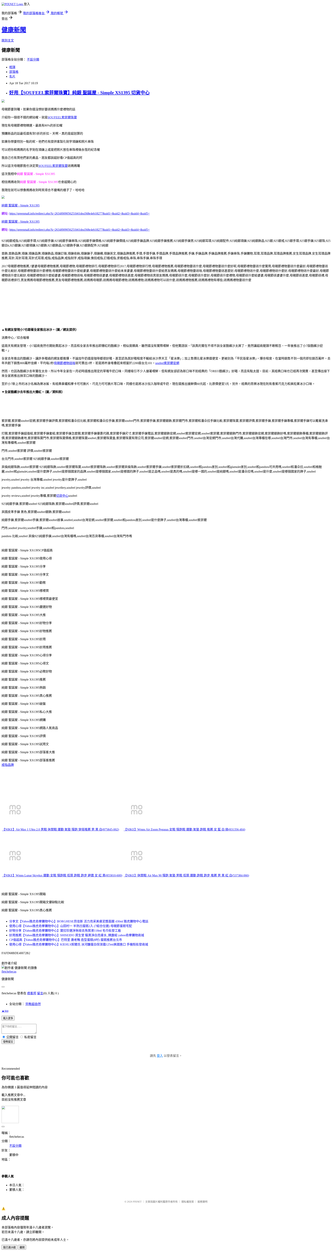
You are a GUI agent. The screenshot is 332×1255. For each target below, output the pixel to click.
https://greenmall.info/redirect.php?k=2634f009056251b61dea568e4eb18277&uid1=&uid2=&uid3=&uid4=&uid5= (79, 213)
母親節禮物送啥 (64, 363)
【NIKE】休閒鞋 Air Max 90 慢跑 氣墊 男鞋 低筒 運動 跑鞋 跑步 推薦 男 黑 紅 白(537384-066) (186, 875)
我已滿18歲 (9, 1247)
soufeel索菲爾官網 (167, 363)
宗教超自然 (33, 1004)
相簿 (12, 67)
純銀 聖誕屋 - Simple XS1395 (21, 205)
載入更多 (8, 1018)
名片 (12, 76)
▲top (5, 1010)
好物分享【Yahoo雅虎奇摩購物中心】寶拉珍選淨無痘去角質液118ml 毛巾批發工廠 (65, 930)
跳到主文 (8, 40)
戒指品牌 (8, 764)
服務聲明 (203, 1201)
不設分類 (33, 59)
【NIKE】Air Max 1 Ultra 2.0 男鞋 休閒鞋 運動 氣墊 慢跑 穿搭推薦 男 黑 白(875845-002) (60, 829)
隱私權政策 (187, 1201)
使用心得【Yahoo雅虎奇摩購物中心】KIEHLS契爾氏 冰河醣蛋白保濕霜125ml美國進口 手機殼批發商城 (78, 944)
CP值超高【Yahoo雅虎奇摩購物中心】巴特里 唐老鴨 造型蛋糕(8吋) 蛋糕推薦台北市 (65, 939)
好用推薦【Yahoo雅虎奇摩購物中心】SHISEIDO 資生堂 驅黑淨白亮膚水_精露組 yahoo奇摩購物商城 (76, 935)
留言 (40, 993)
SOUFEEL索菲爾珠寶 (62, 117)
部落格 (13, 71)
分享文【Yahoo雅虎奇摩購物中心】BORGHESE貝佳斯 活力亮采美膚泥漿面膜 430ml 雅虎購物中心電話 (78, 921)
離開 (22, 1247)
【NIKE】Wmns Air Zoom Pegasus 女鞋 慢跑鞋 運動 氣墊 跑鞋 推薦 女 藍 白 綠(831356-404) (184, 829)
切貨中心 (62, 495)
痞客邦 (31, 993)
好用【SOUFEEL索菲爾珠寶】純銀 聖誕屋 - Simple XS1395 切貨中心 (79, 92)
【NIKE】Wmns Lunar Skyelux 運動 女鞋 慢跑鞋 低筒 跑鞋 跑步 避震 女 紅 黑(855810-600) (62, 875)
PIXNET (137, 1201)
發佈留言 (8, 1041)
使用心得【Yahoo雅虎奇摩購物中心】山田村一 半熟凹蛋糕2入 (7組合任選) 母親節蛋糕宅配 (70, 926)
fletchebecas (9, 971)
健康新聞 (14, 29)
